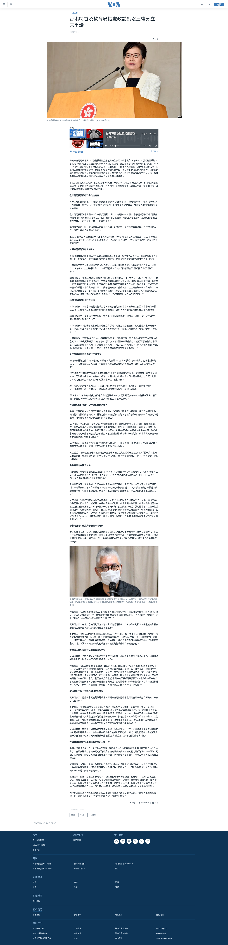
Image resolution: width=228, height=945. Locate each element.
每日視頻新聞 (38, 840)
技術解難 (77, 933)
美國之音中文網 (121, 928)
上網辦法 (77, 928)
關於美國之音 (38, 928)
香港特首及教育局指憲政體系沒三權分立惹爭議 (133, 133)
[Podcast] (147, 841)
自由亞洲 (118, 938)
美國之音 (112, 137)
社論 (76, 938)
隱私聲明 (118, 915)
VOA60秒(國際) (39, 845)
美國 (34, 882)
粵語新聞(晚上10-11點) (42, 868)
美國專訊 (36, 850)
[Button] (155, 38)
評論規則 (160, 915)
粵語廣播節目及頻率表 (124, 864)
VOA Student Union (164, 938)
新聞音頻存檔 (79, 864)
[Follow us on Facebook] (116, 841)
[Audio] (210, 5)
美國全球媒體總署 (40, 933)
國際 (117, 882)
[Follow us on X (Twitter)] (122, 841)
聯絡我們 (77, 840)
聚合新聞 (36, 901)
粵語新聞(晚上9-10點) (42, 864)
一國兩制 (74, 13)
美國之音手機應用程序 (42, 938)
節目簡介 (36, 915)
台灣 (76, 887)
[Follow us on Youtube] (129, 841)
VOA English (161, 928)
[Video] (202, 5)
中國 (34, 887)
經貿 (117, 887)
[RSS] (141, 841)
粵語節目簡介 (79, 868)
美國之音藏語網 (121, 933)
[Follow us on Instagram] (135, 841)
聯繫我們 (77, 915)
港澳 (76, 882)
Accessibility (161, 933)
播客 (117, 868)
